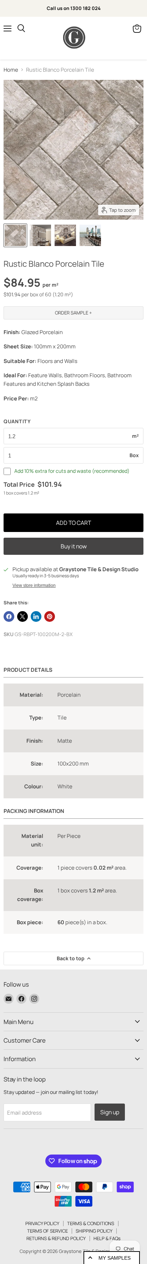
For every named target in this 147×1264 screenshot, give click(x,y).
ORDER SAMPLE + (73, 312)
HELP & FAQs (107, 1238)
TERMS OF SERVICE (47, 1231)
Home (11, 70)
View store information (34, 585)
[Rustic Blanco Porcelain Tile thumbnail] (15, 235)
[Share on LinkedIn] (36, 616)
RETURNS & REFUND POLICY (56, 1238)
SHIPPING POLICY (94, 1231)
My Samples (114, 1258)
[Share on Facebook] (9, 616)
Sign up (109, 1112)
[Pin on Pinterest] (49, 616)
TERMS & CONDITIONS (90, 1223)
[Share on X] (22, 616)
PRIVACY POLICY (42, 1223)
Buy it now (74, 546)
